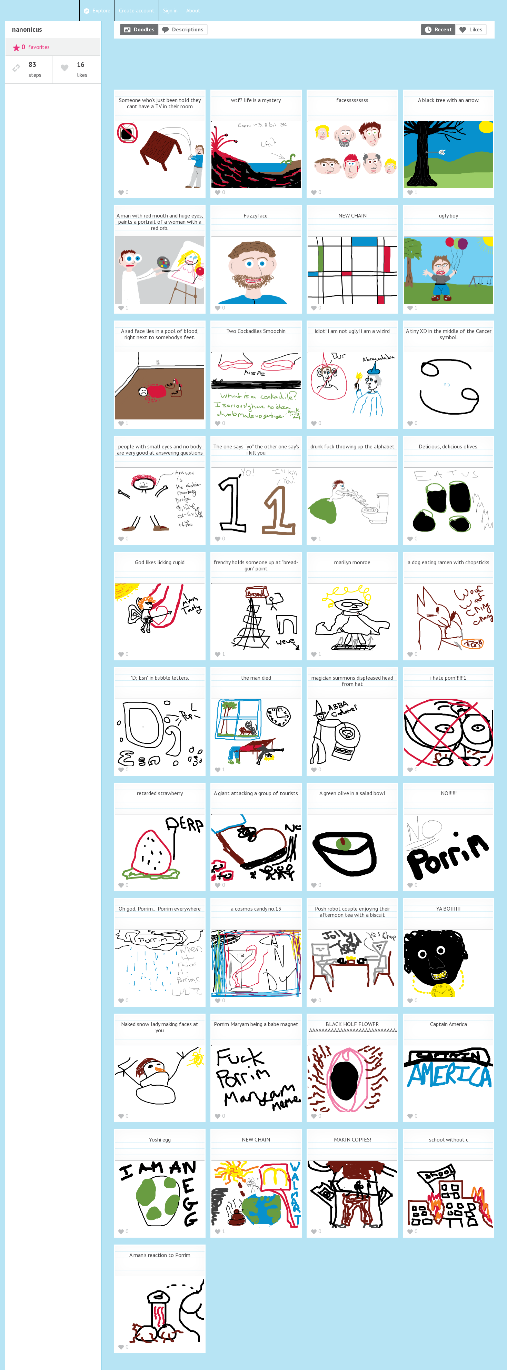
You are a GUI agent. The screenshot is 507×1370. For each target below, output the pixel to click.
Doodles (144, 29)
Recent (443, 29)
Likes (476, 29)
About (193, 10)
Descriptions (187, 29)
